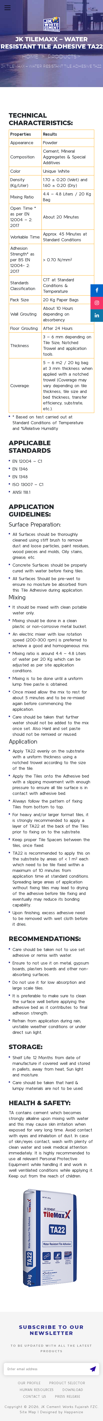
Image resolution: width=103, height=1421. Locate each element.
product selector (67, 1383)
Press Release (67, 1396)
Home (30, 56)
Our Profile (29, 1383)
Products (62, 56)
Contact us (34, 1396)
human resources (37, 1390)
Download (72, 1390)
